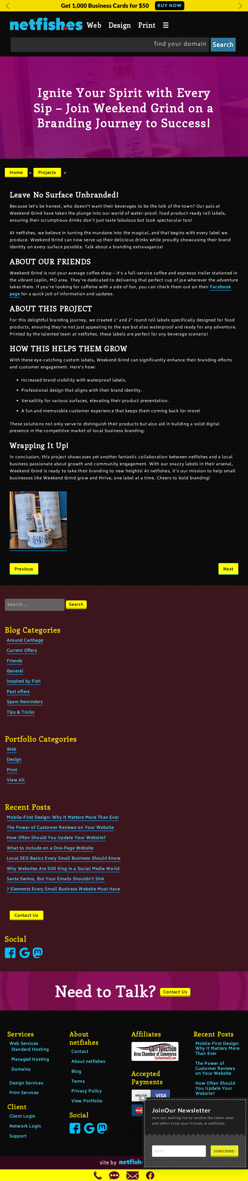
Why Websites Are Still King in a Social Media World (63, 869)
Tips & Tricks (21, 712)
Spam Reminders (25, 702)
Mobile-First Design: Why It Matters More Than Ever (63, 817)
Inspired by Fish (24, 681)
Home (16, 173)
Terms (78, 1081)
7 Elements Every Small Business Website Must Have (63, 889)
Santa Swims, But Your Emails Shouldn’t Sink (56, 879)
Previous (24, 569)
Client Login (22, 1116)
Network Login (25, 1126)
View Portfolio (87, 1101)
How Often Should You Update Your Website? (56, 838)
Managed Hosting (30, 1059)
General (15, 671)
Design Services (26, 1083)
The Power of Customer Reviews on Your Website (60, 827)
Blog (76, 1071)
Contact (79, 1052)
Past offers (18, 692)
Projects (47, 173)
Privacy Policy (86, 1091)
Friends (15, 661)
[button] (7, 6)
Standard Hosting (30, 1049)
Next (228, 569)
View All (16, 780)
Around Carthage (25, 640)
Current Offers (22, 650)
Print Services (24, 1093)
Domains (21, 1069)
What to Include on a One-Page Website (50, 848)
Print (146, 25)
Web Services (23, 1044)
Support (18, 1136)
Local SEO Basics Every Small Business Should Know (64, 858)
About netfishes (88, 1061)
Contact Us (27, 915)
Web (94, 25)
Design (119, 25)
